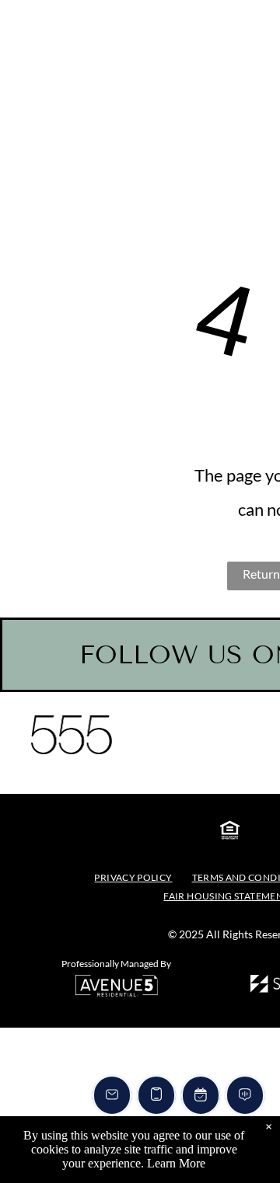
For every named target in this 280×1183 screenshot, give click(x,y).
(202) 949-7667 (40, 81)
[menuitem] (135, 877)
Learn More (176, 1163)
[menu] (256, 93)
